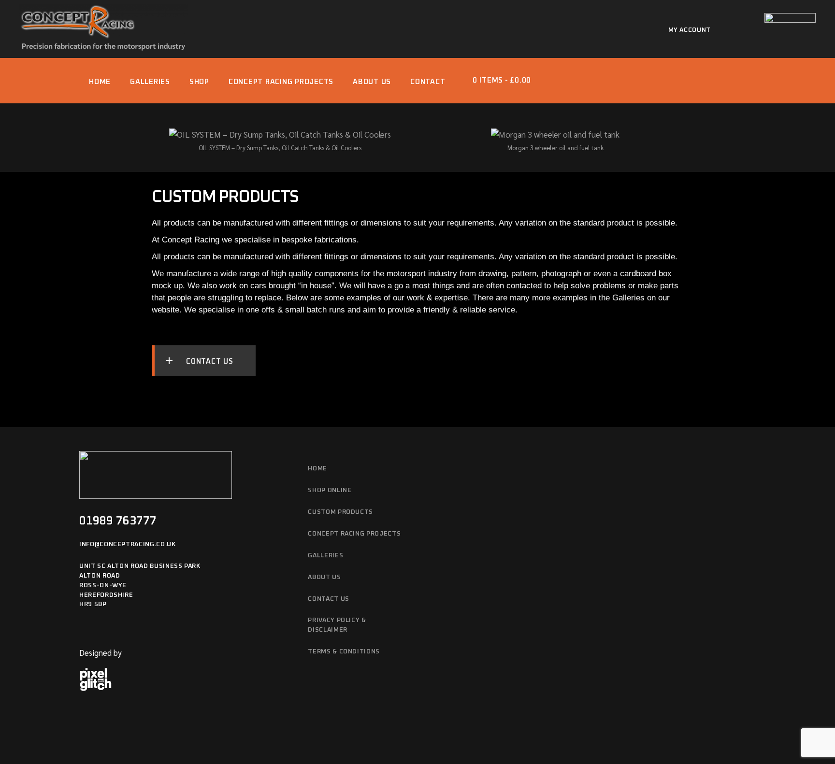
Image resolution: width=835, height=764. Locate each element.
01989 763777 (118, 521)
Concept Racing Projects (354, 534)
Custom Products (340, 512)
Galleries (325, 555)
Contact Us (328, 599)
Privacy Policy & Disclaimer (337, 625)
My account (689, 30)
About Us (324, 577)
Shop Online (329, 490)
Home (317, 469)
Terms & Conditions (344, 652)
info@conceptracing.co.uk (127, 544)
